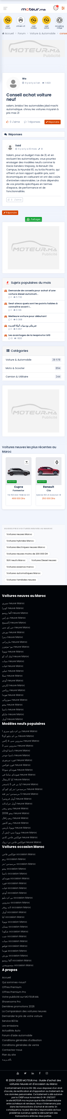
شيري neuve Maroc (13, 603)
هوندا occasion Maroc (14, 950)
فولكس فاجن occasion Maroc (19, 854)
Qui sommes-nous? (14, 982)
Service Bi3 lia (10, 1021)
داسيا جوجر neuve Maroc (16, 755)
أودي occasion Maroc (14, 893)
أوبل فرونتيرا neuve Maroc (17, 798)
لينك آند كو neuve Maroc (15, 656)
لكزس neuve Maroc (13, 685)
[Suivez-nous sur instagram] (47, 1073)
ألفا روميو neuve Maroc (15, 613)
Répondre (53, 121)
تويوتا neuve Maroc (13, 651)
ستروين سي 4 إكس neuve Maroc (20, 741)
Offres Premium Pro (14, 992)
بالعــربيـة (7, 1059)
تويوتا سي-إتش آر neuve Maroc (19, 832)
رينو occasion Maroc (14, 859)
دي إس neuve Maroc (14, 617)
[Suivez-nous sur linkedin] (33, 1073)
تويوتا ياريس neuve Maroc (16, 827)
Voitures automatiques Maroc (24, 573)
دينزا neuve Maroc (12, 637)
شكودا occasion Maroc (15, 931)
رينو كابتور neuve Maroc (15, 823)
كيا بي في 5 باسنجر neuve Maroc (20, 784)
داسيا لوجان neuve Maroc (16, 750)
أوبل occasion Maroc (14, 912)
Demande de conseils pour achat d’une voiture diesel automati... (31, 292)
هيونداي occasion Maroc (16, 878)
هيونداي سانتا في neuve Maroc (19, 774)
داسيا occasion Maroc (14, 873)
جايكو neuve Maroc (13, 714)
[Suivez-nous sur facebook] (40, 1073)
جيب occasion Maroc (14, 936)
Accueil (9, 33)
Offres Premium (11, 987)
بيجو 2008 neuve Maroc (15, 813)
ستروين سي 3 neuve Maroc (17, 745)
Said (18, 145)
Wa (24, 78)
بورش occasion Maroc (15, 955)
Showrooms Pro (11, 1001)
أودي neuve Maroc (12, 680)
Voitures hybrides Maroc (20, 540)
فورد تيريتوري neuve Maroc (17, 760)
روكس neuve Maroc (13, 690)
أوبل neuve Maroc (12, 719)
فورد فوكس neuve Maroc (16, 765)
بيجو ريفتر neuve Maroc (15, 808)
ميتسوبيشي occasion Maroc (18, 965)
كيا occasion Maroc (13, 917)
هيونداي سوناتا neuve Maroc (17, 770)
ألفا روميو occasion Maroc (17, 960)
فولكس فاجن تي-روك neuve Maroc (21, 842)
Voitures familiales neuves (21, 579)
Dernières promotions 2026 (18, 1006)
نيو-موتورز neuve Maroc (15, 646)
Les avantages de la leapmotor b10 (29, 335)
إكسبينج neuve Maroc (14, 622)
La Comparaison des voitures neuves (24, 1011)
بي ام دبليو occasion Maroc (17, 897)
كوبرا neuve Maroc (13, 608)
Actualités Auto (11, 1030)
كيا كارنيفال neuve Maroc (16, 779)
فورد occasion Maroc (14, 883)
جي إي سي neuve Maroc (16, 627)
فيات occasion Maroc (14, 888)
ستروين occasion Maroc (16, 902)
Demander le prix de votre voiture (22, 1016)
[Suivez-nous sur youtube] (18, 1073)
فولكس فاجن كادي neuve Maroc (20, 837)
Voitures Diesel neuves (43, 560)
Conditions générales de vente (20, 1045)
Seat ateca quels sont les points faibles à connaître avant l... (33, 305)
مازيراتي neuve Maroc (14, 642)
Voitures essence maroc (20, 566)
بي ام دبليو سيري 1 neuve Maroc (19, 731)
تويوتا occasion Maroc (14, 922)
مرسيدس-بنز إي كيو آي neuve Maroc (22, 789)
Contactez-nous (12, 1050)
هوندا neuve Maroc (13, 695)
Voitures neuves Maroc (19, 534)
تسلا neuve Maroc (12, 675)
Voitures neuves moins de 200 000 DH (27, 553)
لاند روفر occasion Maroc (16, 907)
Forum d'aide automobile (17, 1035)
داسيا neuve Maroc (13, 709)
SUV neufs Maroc (16, 560)
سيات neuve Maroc (13, 661)
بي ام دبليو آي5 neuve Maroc (18, 736)
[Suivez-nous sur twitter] (25, 1073)
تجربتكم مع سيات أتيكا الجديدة (22, 325)
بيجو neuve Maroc (12, 704)
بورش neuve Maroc (13, 632)
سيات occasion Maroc (15, 941)
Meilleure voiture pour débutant (27, 316)
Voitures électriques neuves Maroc (26, 547)
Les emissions (10, 1025)
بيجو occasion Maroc (14, 868)
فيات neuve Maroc (12, 666)
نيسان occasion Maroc (15, 926)
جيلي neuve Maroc (13, 671)
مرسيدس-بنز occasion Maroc (19, 864)
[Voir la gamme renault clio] (49, 471)
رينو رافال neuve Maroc (15, 818)
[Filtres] (63, 8)
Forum (22, 33)
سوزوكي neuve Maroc (14, 700)
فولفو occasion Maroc (14, 946)
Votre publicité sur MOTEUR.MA (20, 997)
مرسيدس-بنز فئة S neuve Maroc (20, 794)
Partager (35, 219)
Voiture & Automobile (42, 33)
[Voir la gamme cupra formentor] (18, 471)
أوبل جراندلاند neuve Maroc (17, 803)
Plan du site (9, 1054)
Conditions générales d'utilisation (22, 1040)
